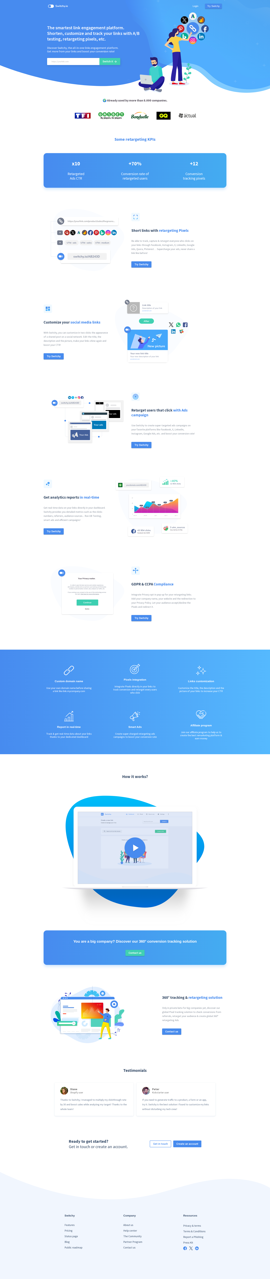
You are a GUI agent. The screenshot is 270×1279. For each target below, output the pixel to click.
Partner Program (132, 1242)
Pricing (68, 1230)
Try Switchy (213, 6)
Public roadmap (73, 1247)
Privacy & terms (192, 1225)
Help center (130, 1230)
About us (128, 1225)
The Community (132, 1236)
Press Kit (188, 1242)
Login (195, 6)
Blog (67, 1242)
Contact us (129, 1247)
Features (70, 1225)
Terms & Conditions (194, 1231)
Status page (71, 1236)
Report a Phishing (193, 1237)
